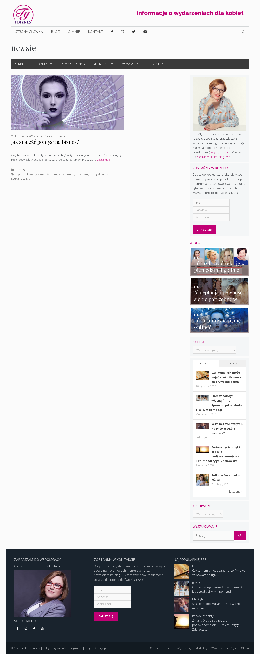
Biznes (43, 64)
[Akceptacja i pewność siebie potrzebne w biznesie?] (219, 303)
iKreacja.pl (100, 648)
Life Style (153, 64)
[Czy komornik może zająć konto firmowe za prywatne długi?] (202, 379)
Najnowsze (232, 363)
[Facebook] (17, 628)
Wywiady (127, 64)
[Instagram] (26, 628)
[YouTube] (42, 628)
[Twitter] (34, 628)
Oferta (245, 648)
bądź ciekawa (25, 174)
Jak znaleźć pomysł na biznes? (45, 141)
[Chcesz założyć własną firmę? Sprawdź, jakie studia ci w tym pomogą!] (202, 400)
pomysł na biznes (102, 174)
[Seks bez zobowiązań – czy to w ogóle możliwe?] (202, 428)
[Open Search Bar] (243, 32)
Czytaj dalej (104, 159)
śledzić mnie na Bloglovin (213, 157)
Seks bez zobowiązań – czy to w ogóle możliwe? (227, 428)
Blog (55, 31)
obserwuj (82, 174)
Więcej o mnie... (221, 152)
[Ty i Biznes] (23, 14)
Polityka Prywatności (55, 648)
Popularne (205, 363)
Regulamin (76, 648)
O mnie (74, 31)
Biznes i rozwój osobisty (177, 648)
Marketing (100, 64)
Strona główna (29, 31)
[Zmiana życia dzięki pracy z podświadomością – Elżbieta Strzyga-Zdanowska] (202, 452)
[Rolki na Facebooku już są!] (202, 486)
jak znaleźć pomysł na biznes (54, 174)
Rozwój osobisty (73, 64)
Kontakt (95, 31)
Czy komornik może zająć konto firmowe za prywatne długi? (226, 377)
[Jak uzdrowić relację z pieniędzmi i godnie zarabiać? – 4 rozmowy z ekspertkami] (219, 273)
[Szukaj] (240, 536)
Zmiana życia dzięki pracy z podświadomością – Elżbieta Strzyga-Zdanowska (216, 624)
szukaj (15, 178)
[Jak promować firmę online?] (219, 330)
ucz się (25, 178)
